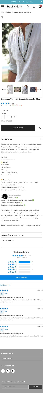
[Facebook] (3, 371)
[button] (5, 103)
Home (2, 12)
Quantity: (3, 113)
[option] (21, 52)
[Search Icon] (28, 6)
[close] (41, 2)
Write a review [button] (21, 277)
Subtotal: (3, 121)
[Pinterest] (13, 371)
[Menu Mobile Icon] (2, 6)
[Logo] (15, 6)
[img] (4, 291)
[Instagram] (8, 371)
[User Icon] (34, 6)
